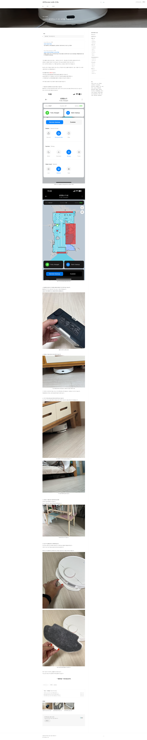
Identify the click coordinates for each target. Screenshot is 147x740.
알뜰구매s (93, 36)
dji (97, 83)
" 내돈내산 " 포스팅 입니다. (49, 36)
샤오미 (92, 95)
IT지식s (93, 62)
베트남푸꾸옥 (95, 93)
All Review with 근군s (50, 2)
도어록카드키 (93, 84)
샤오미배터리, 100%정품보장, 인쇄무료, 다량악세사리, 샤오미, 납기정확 (58, 45)
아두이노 (94, 60)
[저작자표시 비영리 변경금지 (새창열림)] (55, 684)
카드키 (102, 90)
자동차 (93, 50)
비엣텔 (99, 92)
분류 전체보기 (94, 32)
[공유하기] (46, 685)
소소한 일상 (94, 70)
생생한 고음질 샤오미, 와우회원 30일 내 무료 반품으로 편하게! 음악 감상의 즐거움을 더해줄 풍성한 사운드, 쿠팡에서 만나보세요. (64, 54)
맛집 (93, 40)
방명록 (53, 6)
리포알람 (100, 83)
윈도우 (93, 63)
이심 (100, 86)
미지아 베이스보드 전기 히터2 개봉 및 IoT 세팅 (52, 695)
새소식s (93, 34)
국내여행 (94, 41)
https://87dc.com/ (47, 42)
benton (95, 83)
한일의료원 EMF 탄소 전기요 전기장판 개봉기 (51, 694)
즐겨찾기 (94, 73)
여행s (93, 38)
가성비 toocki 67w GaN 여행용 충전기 (50, 692)
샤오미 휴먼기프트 (48, 44)
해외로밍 (95, 92)
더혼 (92, 87)
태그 (48, 6)
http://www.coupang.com (49, 50)
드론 (92, 93)
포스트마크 (93, 90)
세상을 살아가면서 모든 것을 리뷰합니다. (51, 718)
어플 (93, 49)
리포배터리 (97, 86)
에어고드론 (93, 86)
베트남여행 (93, 89)
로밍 (101, 93)
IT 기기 (93, 46)
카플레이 (96, 89)
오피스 (93, 65)
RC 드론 (93, 52)
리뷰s (45, 690)
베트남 (101, 92)
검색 (101, 2)
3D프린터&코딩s (94, 57)
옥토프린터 (99, 87)
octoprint (95, 87)
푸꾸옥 (92, 83)
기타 (93, 55)
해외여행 (94, 43)
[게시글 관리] (47, 685)
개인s (92, 68)
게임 (93, 53)
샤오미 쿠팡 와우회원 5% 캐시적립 (51, 52)
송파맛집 (100, 89)
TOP (104, 736)
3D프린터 (94, 58)
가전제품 (48, 690)
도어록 (99, 93)
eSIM (102, 86)
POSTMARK (98, 84)
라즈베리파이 (100, 95)
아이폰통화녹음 (97, 90)
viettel (92, 92)
